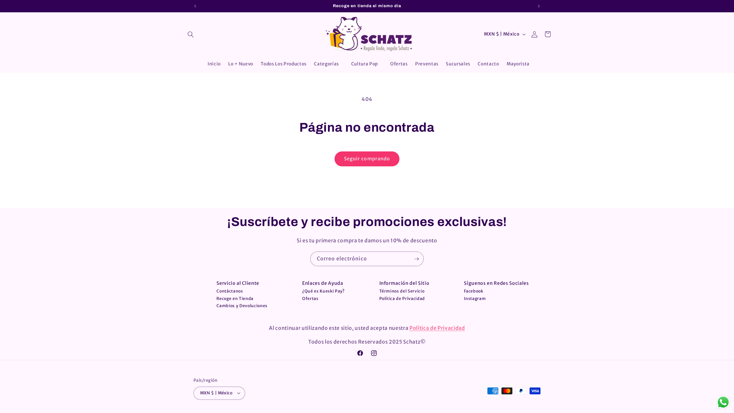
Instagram (475, 298)
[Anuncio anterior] (195, 6)
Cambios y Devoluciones (242, 305)
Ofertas (310, 298)
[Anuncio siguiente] (539, 6)
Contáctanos (229, 291)
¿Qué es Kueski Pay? (323, 291)
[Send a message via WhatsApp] (723, 402)
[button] (190, 34)
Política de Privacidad (402, 298)
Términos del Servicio (402, 291)
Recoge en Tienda (234, 298)
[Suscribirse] (416, 259)
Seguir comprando (367, 159)
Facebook (473, 291)
